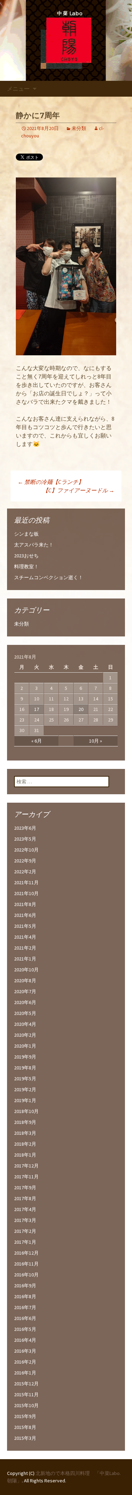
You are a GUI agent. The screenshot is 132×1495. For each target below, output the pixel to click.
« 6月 (36, 741)
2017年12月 (26, 1166)
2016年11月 (26, 1264)
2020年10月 (26, 969)
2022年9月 (25, 860)
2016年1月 (25, 1373)
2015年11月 (26, 1394)
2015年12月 (26, 1383)
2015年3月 (25, 1438)
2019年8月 (25, 1067)
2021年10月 (26, 893)
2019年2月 (25, 1089)
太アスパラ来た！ (34, 545)
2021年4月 (25, 937)
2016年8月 (25, 1296)
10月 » (95, 741)
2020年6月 (25, 1002)
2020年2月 (25, 1035)
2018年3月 (25, 1133)
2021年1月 (25, 959)
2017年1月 (25, 1242)
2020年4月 (25, 1024)
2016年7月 (25, 1307)
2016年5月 (25, 1329)
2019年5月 (25, 1078)
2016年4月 (25, 1340)
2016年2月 (25, 1362)
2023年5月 (25, 839)
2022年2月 (25, 871)
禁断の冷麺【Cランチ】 (51, 481)
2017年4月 (25, 1209)
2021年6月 (25, 915)
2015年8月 (25, 1427)
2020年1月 (25, 1046)
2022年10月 (26, 850)
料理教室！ (26, 566)
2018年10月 (26, 1111)
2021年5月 (25, 926)
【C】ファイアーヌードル (78, 490)
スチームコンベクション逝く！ (48, 577)
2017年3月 (25, 1220)
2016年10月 (26, 1274)
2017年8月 (25, 1198)
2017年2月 (25, 1231)
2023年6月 (25, 828)
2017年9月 (25, 1187)
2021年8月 (25, 904)
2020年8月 (25, 980)
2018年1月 (25, 1155)
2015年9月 (25, 1416)
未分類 (78, 128)
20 (80, 709)
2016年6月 (25, 1318)
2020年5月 (25, 1013)
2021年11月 (26, 882)
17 (36, 709)
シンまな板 (26, 534)
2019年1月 (25, 1100)
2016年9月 (25, 1285)
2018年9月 (25, 1122)
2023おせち (26, 555)
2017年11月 (26, 1176)
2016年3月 (25, 1351)
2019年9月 (25, 1057)
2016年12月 (26, 1253)
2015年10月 (26, 1405)
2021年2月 (25, 948)
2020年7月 (25, 991)
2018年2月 (25, 1144)
